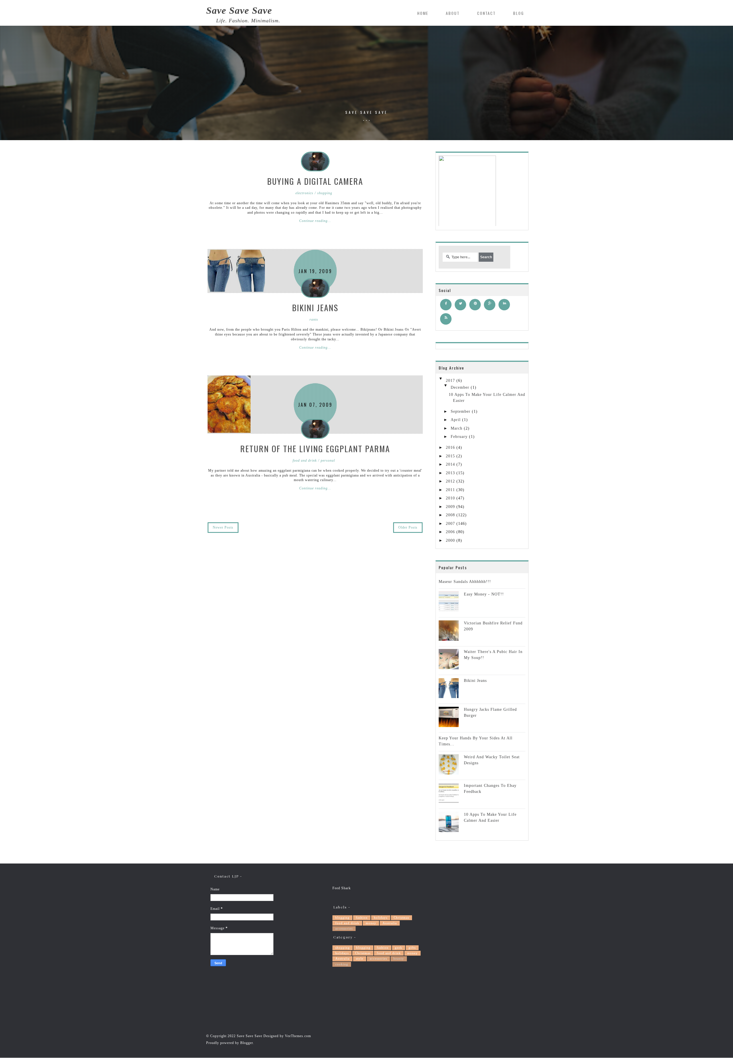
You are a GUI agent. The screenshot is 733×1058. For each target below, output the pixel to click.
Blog (518, 13)
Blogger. (247, 1043)
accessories (344, 928)
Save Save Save (239, 10)
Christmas (401, 917)
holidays (380, 917)
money (371, 923)
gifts (412, 947)
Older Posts (407, 527)
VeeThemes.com (298, 1036)
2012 (450, 481)
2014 (450, 464)
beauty (398, 958)
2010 (450, 498)
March (456, 428)
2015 (450, 456)
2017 (450, 380)
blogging (342, 917)
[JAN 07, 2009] (229, 404)
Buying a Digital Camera (315, 181)
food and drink (347, 923)
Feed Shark (341, 888)
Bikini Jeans (315, 307)
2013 (450, 473)
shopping (342, 947)
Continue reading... (315, 221)
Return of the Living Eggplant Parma (315, 448)
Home (422, 13)
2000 (450, 540)
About (453, 13)
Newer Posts (223, 527)
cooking (341, 964)
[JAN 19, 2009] (236, 271)
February (459, 436)
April (456, 420)
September (460, 411)
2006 (450, 532)
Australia (390, 923)
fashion (362, 917)
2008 (450, 515)
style (359, 958)
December (460, 387)
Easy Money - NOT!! (484, 594)
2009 (450, 507)
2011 (450, 490)
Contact (486, 13)
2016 (450, 447)
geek (398, 947)
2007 (450, 523)
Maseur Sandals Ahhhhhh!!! (465, 581)
